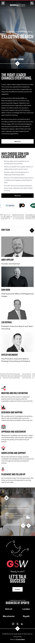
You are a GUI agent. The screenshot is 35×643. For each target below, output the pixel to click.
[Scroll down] (17, 63)
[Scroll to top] (17, 628)
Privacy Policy (17, 636)
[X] (17, 624)
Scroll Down (17, 59)
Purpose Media (20, 639)
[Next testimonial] (28, 525)
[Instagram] (13, 624)
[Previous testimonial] (23, 525)
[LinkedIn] (22, 624)
